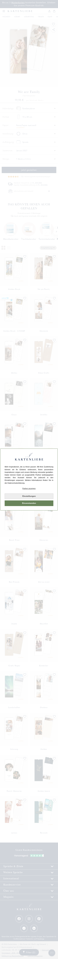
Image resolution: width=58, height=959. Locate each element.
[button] (29, 488)
